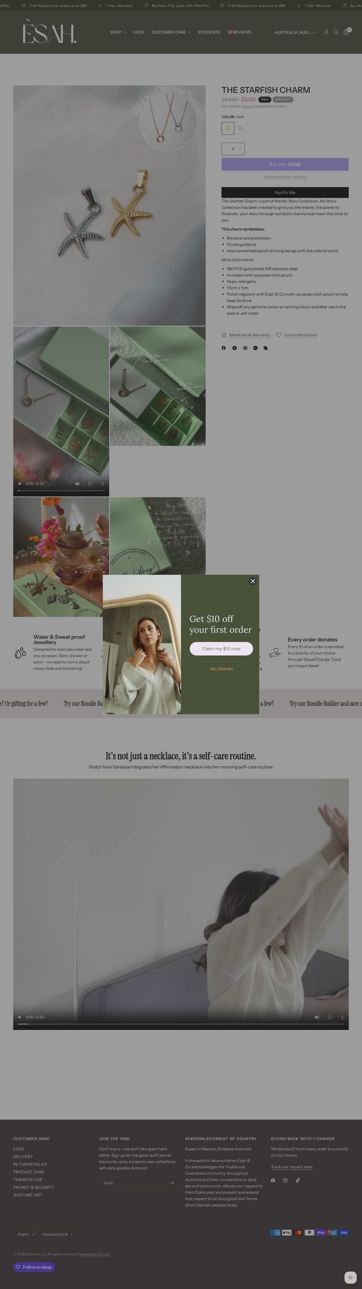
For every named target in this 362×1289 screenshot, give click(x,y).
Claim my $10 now (221, 648)
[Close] (252, 581)
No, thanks (221, 668)
